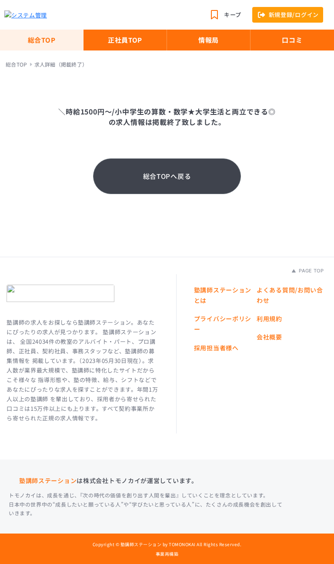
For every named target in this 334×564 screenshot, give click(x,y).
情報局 (208, 39)
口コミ (292, 39)
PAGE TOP (310, 271)
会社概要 (269, 336)
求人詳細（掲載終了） (60, 64)
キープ (232, 14)
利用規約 (269, 318)
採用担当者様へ (216, 347)
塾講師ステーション (48, 480)
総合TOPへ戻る (167, 176)
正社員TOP (125, 39)
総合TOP (42, 39)
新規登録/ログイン (294, 14)
